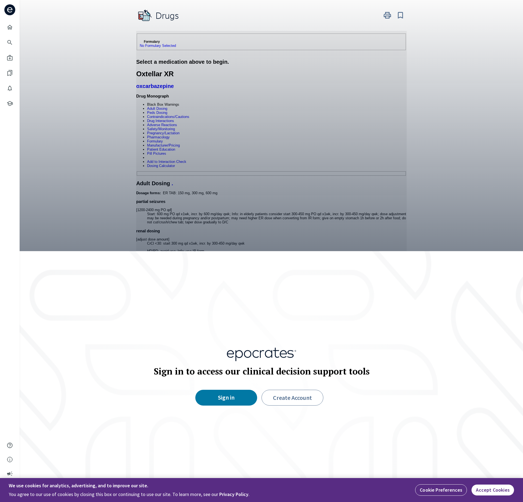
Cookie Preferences (441, 490)
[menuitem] (9, 27)
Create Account (292, 397)
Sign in (226, 397)
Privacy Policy (233, 494)
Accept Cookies (493, 490)
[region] (261, 490)
